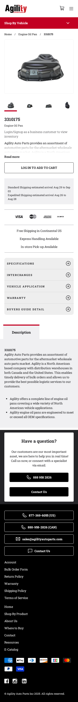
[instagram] (15, 682)
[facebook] (6, 682)
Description (21, 332)
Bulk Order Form (16, 569)
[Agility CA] (16, 8)
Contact (9, 635)
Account (10, 562)
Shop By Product (16, 614)
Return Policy (13, 576)
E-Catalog (11, 649)
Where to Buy (14, 628)
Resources (11, 642)
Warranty (11, 584)
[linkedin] (24, 682)
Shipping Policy (15, 591)
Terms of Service (16, 598)
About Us (10, 621)
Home (8, 607)
